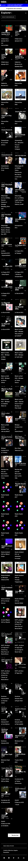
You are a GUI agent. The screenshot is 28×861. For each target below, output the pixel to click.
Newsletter (6, 852)
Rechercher (15, 835)
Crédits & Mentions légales (10, 850)
